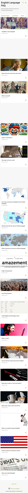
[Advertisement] (14, 49)
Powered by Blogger (15, 488)
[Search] (23, 2)
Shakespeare (15, 15)
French (22, 15)
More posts (14, 484)
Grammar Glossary (5, 15)
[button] (25, 36)
